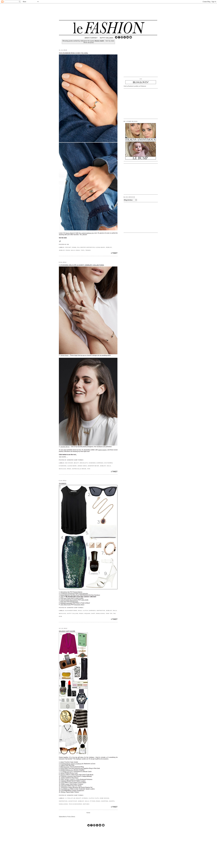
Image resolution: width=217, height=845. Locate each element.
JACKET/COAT (72, 801)
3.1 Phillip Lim (70, 798)
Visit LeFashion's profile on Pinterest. (135, 86)
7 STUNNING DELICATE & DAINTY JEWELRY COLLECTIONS (81, 265)
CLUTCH (85, 610)
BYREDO (85, 798)
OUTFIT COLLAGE (72, 613)
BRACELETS (84, 463)
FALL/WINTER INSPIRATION (86, 247)
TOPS (82, 250)
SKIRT (93, 613)
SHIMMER (62, 483)
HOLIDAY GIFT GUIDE (67, 631)
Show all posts (88, 42)
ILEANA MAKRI (100, 247)
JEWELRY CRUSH (64, 250)
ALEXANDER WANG (71, 610)
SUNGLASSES (100, 613)
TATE (88, 468)
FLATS (97, 798)
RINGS (78, 250)
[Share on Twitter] (114, 253)
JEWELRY (109, 247)
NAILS (73, 250)
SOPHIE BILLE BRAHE (79, 468)
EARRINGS (100, 463)
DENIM (74, 247)
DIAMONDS (92, 463)
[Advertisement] (108, 12)
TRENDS (88, 250)
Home (88, 812)
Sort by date (109, 41)
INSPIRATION (101, 610)
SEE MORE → (63, 457)
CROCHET (68, 247)
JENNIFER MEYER (93, 465)
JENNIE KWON (82, 465)
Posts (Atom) (71, 816)
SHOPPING (104, 801)
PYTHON (92, 801)
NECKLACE (62, 468)
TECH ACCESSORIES (75, 804)
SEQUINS (87, 613)
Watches (86, 804)
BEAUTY (76, 463)
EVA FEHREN (108, 463)
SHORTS (111, 801)
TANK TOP (109, 613)
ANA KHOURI (69, 463)
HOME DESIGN (104, 798)
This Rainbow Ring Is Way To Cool (73, 53)
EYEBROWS (62, 465)
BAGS (80, 610)
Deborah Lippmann (66, 603)
